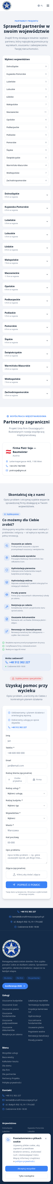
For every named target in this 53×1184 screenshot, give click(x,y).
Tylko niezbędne (26, 1176)
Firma (39, 779)
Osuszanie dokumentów (8, 1028)
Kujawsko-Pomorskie (36, 1128)
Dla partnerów (33, 978)
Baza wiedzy (8, 1057)
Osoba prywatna (17, 779)
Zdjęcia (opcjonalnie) (15, 868)
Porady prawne (35, 1040)
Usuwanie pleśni (36, 1027)
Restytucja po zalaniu (12, 1034)
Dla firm (20, 978)
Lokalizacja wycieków (38, 1000)
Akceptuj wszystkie (26, 1168)
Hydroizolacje (34, 1016)
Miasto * (10, 825)
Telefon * (10, 747)
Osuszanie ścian (10, 1004)
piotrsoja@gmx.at (17, 470)
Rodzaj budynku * (14, 800)
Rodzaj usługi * (13, 788)
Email (8, 760)
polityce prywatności (25, 1161)
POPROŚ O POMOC (28, 884)
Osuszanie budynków (12, 1000)
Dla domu (8, 978)
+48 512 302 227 (19, 662)
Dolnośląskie (7, 1128)
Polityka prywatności (11, 1082)
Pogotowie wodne (36, 1031)
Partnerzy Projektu (11, 1078)
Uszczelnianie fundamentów (35, 1021)
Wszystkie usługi (10, 1053)
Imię (8, 735)
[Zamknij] (46, 1138)
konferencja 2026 (13, 986)
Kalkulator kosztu (10, 1061)
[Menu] (48, 5)
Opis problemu (13, 850)
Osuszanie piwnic (10, 1009)
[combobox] (26, 793)
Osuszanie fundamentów (9, 1014)
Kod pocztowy (12, 837)
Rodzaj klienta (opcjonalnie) (19, 773)
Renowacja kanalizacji (38, 1035)
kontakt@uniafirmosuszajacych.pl (28, 916)
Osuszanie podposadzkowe (10, 1021)
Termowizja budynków (38, 1004)
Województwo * (13, 813)
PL (42, 5)
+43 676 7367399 (17, 466)
